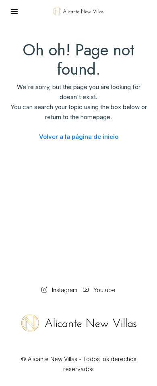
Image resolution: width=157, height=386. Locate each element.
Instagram (63, 289)
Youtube (104, 289)
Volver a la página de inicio (78, 136)
